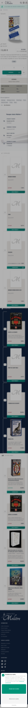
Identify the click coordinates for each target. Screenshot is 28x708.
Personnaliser (14, 705)
